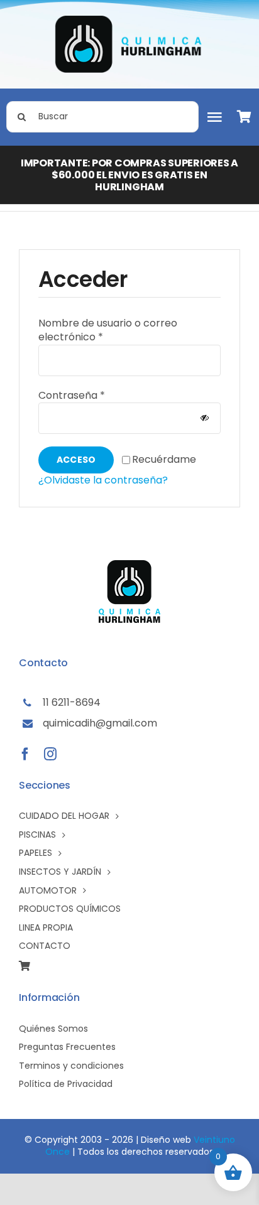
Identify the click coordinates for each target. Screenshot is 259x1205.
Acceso (76, 459)
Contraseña (71, 395)
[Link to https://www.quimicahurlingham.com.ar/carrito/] (247, 117)
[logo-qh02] (129, 20)
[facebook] (25, 754)
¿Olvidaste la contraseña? (103, 480)
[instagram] (50, 754)
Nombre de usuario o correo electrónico (107, 330)
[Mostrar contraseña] (204, 418)
